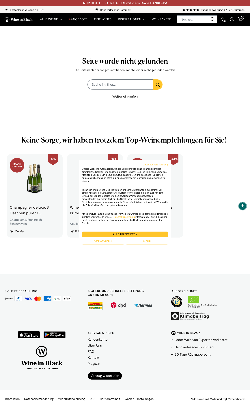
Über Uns (95, 345)
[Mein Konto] (232, 19)
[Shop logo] (19, 19)
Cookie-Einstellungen (139, 399)
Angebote (78, 19)
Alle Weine (49, 19)
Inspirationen (129, 19)
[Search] (213, 19)
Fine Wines (103, 19)
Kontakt (93, 357)
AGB (92, 399)
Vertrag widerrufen (105, 375)
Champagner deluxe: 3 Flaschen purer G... (29, 209)
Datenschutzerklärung (39, 399)
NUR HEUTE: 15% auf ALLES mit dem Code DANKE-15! (125, 3)
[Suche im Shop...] (158, 84)
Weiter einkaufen (125, 96)
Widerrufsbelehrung (71, 399)
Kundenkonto (98, 339)
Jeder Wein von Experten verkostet (201, 340)
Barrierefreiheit (110, 399)
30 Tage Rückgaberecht (193, 354)
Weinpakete (161, 19)
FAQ (91, 351)
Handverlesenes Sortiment (194, 347)
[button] (242, 206)
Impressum (12, 399)
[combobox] (197, 19)
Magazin (94, 363)
